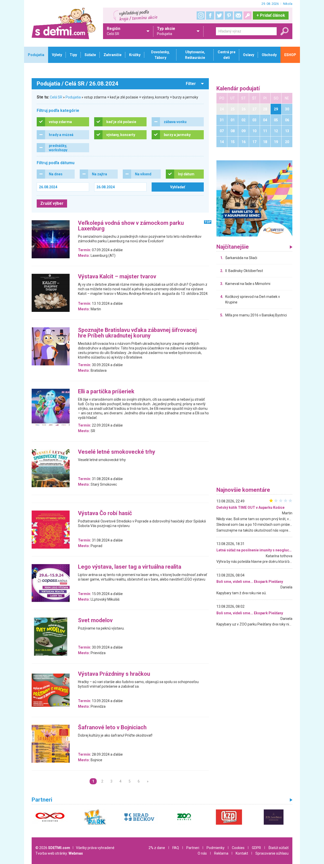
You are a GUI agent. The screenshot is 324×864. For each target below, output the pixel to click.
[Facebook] (210, 15)
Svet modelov (95, 620)
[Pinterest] (229, 15)
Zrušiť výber (52, 203)
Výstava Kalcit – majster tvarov (117, 277)
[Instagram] (201, 15)
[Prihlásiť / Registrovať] (248, 15)
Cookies (238, 848)
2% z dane (157, 848)
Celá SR (56, 97)
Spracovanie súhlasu (272, 853)
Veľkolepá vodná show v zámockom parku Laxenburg (131, 226)
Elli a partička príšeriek (106, 392)
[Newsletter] (238, 15)
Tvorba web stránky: (59, 853)
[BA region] (254, 198)
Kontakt (242, 853)
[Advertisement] (254, 403)
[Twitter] (219, 15)
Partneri (192, 848)
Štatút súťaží (278, 848)
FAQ (175, 848)
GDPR (256, 848)
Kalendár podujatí (238, 89)
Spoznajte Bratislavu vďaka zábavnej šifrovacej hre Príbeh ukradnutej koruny (137, 333)
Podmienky (216, 848)
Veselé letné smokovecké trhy (116, 452)
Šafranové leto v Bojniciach (112, 728)
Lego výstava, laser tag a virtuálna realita (129, 567)
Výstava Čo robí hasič (105, 513)
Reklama (221, 853)
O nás (202, 853)
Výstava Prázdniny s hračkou (114, 674)
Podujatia (73, 97)
